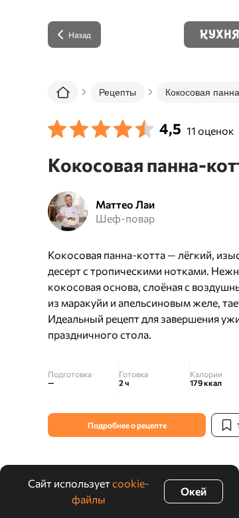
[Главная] (63, 92)
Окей (193, 491)
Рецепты (117, 92)
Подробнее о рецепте (127, 425)
